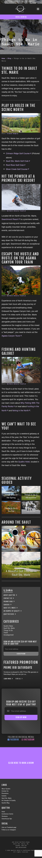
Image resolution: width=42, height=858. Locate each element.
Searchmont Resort (10, 219)
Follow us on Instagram (9, 830)
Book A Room (20, 17)
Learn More (8, 679)
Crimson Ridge (12, 133)
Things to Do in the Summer (30, 496)
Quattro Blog (9, 614)
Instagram (28, 739)
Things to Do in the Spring (11, 496)
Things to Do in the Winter (30, 509)
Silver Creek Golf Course (16, 169)
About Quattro (9, 595)
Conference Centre (7, 814)
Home (3, 58)
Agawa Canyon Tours (11, 335)
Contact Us (8, 598)
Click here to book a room (21, 763)
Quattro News (8, 626)
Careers (6, 605)
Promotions (8, 601)
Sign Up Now (21, 654)
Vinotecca (5, 816)
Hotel (3, 812)
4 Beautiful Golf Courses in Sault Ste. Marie (21, 572)
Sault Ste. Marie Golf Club (17, 160)
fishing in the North (20, 410)
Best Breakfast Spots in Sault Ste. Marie (21, 546)
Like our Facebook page (9, 827)
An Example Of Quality (12, 611)
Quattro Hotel (24, 461)
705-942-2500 (15, 2)
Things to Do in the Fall (11, 509)
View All (18, 679)
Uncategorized (8, 635)
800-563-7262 (27, 2)
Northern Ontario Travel (15, 211)
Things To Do (8, 630)
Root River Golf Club (15, 164)
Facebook (14, 739)
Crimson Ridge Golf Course (18, 153)
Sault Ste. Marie (10, 608)
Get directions (21, 847)
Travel (6, 632)
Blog (9, 58)
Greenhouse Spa (7, 819)
